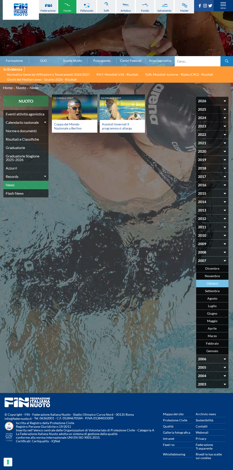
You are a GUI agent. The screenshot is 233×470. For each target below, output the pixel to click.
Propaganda (101, 60)
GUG (43, 60)
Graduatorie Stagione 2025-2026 (22, 158)
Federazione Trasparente (204, 446)
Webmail (202, 432)
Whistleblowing (174, 454)
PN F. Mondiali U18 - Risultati (117, 74)
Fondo (145, 10)
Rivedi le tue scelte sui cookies (209, 456)
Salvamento (164, 10)
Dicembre (212, 268)
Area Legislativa (160, 60)
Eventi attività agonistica (25, 114)
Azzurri (11, 168)
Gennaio (212, 351)
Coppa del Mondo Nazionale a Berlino (68, 126)
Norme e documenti (21, 131)
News (10, 185)
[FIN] (21, 10)
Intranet (168, 438)
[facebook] (200, 6)
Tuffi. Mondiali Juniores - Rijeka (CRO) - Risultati (179, 74)
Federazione (48, 10)
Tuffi (106, 10)
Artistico (126, 10)
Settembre (212, 291)
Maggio (212, 321)
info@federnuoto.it (18, 418)
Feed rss (169, 445)
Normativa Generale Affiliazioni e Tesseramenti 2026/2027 (48, 74)
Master (184, 10)
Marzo (212, 336)
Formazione (14, 60)
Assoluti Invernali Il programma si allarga (117, 126)
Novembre (212, 276)
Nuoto (67, 10)
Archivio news (206, 414)
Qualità (168, 426)
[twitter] (210, 6)
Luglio (212, 306)
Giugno (212, 313)
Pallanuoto (86, 10)
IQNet (55, 441)
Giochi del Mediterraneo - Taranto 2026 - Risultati (42, 79)
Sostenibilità (204, 420)
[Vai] (226, 61)
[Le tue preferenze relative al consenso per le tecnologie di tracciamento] (8, 462)
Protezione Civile (175, 420)
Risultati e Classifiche (22, 139)
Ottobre (212, 283)
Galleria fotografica (176, 432)
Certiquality (40, 441)
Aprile (212, 328)
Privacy (201, 438)
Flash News (15, 193)
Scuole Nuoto (72, 60)
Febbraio (212, 343)
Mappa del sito (173, 414)
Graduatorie (15, 147)
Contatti (202, 426)
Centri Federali (131, 60)
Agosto (212, 298)
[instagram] (205, 6)
